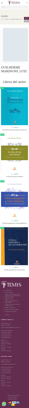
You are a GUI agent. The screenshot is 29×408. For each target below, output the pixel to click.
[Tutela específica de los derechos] (14, 246)
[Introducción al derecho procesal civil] (14, 106)
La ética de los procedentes (14, 176)
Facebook (5, 314)
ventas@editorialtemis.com (8, 364)
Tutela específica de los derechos (14, 270)
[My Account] (27, 2)
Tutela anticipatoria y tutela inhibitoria (14, 223)
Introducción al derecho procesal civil (14, 130)
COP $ (26, 20)
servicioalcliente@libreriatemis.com (10, 327)
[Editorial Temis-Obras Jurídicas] (14, 2)
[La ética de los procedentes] (14, 153)
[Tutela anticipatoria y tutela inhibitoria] (14, 199)
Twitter (7, 314)
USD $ (26, 18)
